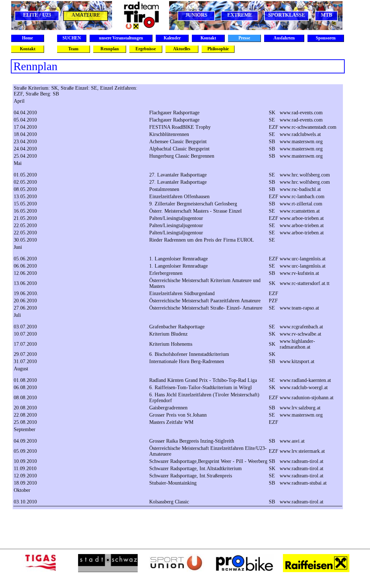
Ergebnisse (145, 48)
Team (73, 48)
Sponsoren (326, 38)
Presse (244, 38)
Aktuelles (182, 48)
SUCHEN (71, 38)
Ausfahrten (284, 38)
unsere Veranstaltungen (121, 38)
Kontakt (208, 38)
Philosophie (218, 48)
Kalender (172, 38)
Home (27, 38)
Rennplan (109, 48)
